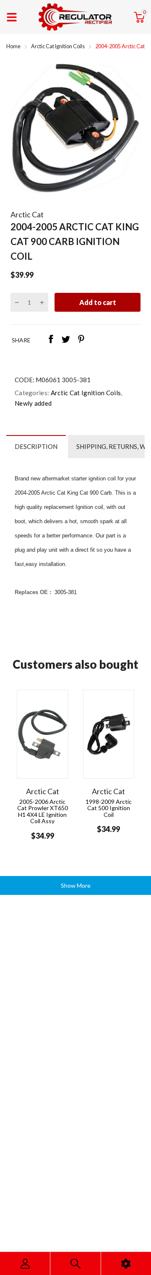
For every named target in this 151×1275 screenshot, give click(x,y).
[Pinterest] (81, 340)
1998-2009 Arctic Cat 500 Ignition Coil (109, 808)
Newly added (33, 403)
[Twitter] (66, 340)
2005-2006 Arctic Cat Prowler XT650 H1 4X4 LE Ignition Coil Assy (42, 811)
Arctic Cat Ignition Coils (85, 392)
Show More (76, 885)
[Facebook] (51, 340)
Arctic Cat (27, 214)
